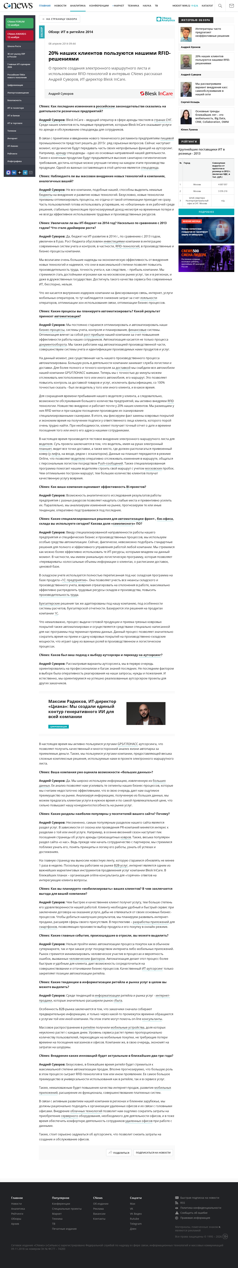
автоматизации (131, 519)
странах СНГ (162, 120)
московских (153, 468)
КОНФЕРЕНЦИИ (99, 5)
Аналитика (78, 5)
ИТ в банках (13, 115)
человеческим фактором (87, 959)
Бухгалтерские (49, 603)
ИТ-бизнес (12, 146)
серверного (69, 1116)
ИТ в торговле (14, 123)
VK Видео (136, 1213)
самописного (123, 524)
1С (56, 613)
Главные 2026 (18, 65)
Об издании (100, 1203)
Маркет (57, 1213)
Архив (15, 1223)
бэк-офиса (165, 519)
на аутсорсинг (150, 655)
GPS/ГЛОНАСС (128, 744)
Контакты (99, 1218)
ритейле (89, 1027)
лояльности (148, 298)
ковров (125, 837)
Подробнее (206, 211)
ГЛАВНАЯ (45, 5)
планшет (45, 449)
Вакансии (99, 1213)
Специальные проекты (67, 1208)
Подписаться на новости (153, 1152)
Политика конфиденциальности (200, 1207)
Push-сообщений (110, 463)
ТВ (156, 5)
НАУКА (147, 5)
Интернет (12, 138)
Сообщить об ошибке (194, 1212)
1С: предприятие (74, 580)
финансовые (137, 330)
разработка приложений (151, 922)
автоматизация (66, 316)
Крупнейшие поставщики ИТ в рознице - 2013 (201, 151)
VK (131, 1208)
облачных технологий (86, 1111)
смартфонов (48, 927)
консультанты (152, 1019)
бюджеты (45, 195)
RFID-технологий (127, 246)
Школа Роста (14, 46)
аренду (61, 153)
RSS (182, 1202)
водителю (78, 458)
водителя (45, 444)
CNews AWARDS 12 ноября (16, 35)
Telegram (136, 1223)
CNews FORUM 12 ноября (16, 23)
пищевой (167, 138)
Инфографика (14, 161)
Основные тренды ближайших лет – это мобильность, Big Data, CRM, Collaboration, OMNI (212, 116)
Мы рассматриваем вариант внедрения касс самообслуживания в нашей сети (211, 89)
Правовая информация (195, 1218)
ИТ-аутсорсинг (152, 968)
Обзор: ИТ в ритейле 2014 (70, 32)
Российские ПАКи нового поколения (17, 76)
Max (132, 1203)
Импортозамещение (18, 92)
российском (105, 106)
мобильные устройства (127, 1027)
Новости (16, 1203)
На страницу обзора (61, 19)
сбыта (118, 1000)
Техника (57, 1218)
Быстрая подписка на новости (199, 1197)
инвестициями (114, 241)
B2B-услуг (121, 865)
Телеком (11, 130)
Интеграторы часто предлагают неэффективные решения (212, 32)
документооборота (53, 344)
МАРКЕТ (119, 5)
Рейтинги (12, 153)
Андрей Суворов (52, 120)
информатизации (107, 995)
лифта (56, 454)
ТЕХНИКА (133, 5)
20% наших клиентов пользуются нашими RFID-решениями (212, 59)
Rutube (134, 1218)
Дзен (133, 1228)
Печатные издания (64, 1228)
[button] (220, 5)
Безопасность (14, 100)
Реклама (98, 1208)
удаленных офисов (138, 1121)
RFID (171, 401)
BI (127, 487)
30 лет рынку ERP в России (16, 55)
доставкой (123, 368)
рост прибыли (94, 335)
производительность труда (58, 595)
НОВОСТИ (60, 5)
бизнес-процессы (52, 330)
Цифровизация (15, 85)
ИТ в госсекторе (15, 107)
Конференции (61, 1203)
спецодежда (149, 168)
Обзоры (16, 1218)
